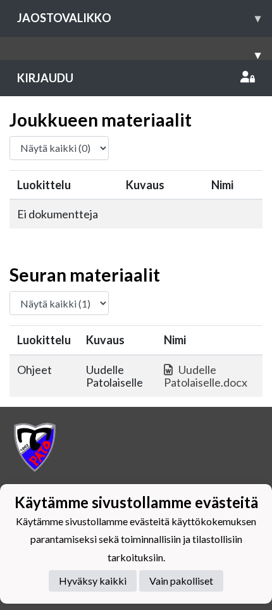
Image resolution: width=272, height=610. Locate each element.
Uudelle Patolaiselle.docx (205, 376)
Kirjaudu (45, 78)
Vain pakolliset (181, 581)
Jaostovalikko (139, 18)
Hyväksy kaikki (93, 581)
